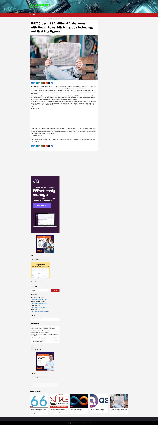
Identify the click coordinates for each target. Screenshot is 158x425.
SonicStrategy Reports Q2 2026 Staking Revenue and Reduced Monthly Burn (44, 335)
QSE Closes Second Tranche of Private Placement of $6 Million (44, 337)
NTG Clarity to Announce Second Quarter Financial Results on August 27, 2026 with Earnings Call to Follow (44, 331)
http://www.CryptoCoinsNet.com (39, 307)
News (31, 406)
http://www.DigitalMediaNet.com (39, 303)
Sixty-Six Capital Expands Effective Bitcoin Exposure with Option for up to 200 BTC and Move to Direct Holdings (43, 327)
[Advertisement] (95, 6)
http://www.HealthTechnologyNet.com (40, 311)
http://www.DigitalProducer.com (39, 299)
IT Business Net (40, 5)
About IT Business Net (35, 14)
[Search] (127, 14)
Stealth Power (58, 86)
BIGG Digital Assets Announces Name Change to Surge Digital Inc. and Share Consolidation (44, 340)
